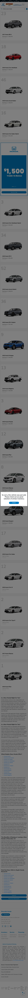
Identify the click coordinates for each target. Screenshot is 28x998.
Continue (14, 502)
